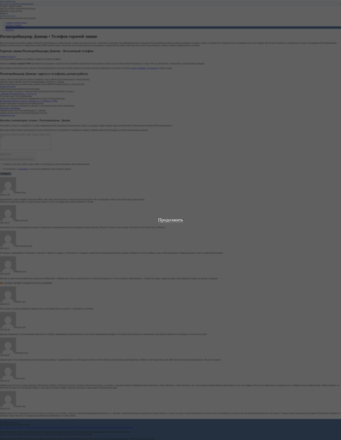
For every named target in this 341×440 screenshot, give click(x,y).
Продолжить (170, 219)
